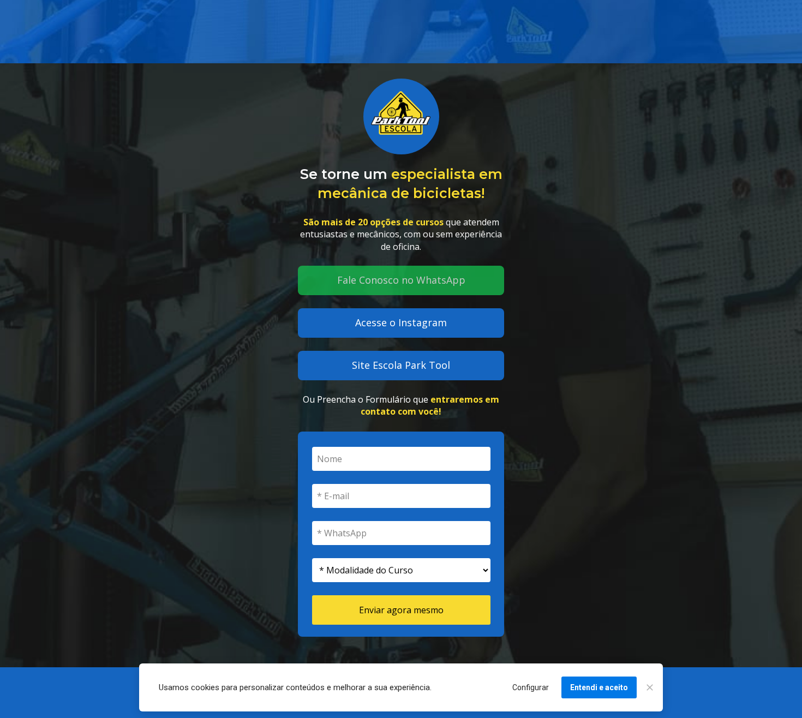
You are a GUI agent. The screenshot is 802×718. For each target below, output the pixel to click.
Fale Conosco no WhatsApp (401, 279)
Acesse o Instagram (401, 322)
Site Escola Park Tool (401, 365)
